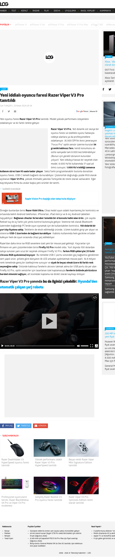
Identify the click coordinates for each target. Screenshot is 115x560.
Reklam (7, 533)
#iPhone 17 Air (37, 25)
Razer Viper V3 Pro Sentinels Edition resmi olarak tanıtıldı (81, 500)
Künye (6, 531)
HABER (3, 11)
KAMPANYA (105, 11)
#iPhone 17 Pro (56, 25)
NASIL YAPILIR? (88, 11)
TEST (13, 11)
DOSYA (57, 11)
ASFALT (24, 11)
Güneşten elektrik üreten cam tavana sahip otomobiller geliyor (55, 531)
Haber (3, 89)
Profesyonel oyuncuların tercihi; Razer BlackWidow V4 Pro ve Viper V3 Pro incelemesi (15, 501)
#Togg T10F (97, 25)
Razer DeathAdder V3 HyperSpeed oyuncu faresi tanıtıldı (15, 463)
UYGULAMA (70, 11)
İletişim (7, 536)
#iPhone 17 (21, 25)
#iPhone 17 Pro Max (77, 25)
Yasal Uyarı (8, 538)
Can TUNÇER (6, 106)
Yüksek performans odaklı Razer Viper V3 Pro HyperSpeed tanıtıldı (48, 463)
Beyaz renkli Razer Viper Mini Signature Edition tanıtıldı (81, 463)
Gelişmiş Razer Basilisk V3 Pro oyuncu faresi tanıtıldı (48, 498)
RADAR (36, 11)
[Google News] (87, 111)
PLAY (46, 11)
